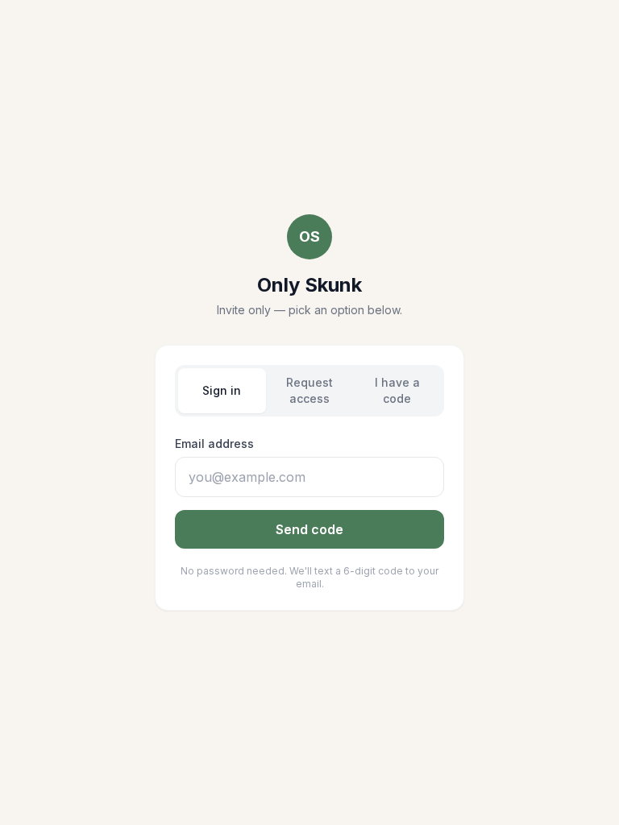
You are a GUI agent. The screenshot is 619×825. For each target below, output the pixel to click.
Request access (309, 390)
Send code (309, 529)
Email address (214, 443)
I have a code (397, 390)
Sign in (221, 390)
